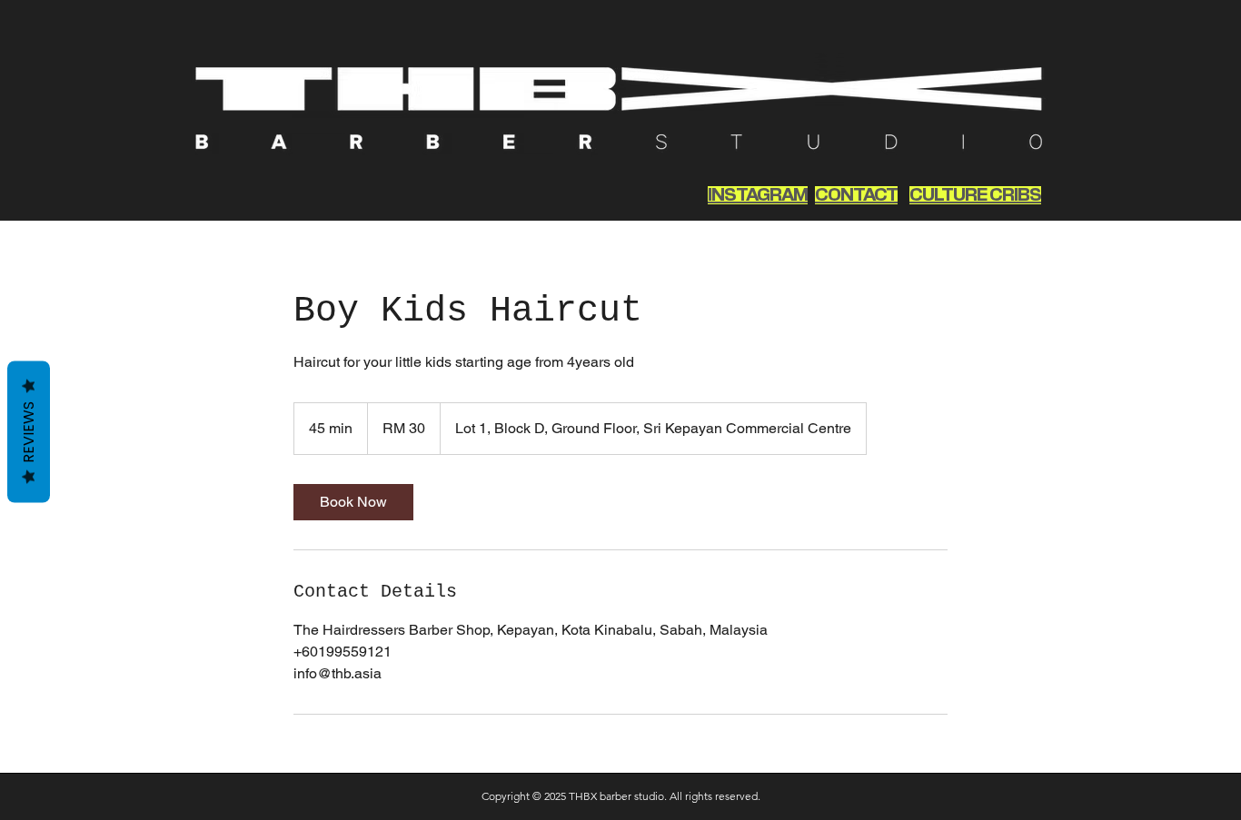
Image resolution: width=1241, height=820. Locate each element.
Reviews (28, 431)
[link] (353, 502)
